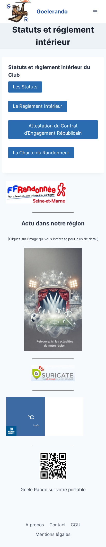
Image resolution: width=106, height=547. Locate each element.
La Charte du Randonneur (41, 152)
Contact (57, 524)
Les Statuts (25, 86)
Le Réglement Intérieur (37, 106)
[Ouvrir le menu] (95, 11)
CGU (76, 524)
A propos (34, 524)
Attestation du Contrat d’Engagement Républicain (53, 129)
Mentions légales (53, 534)
